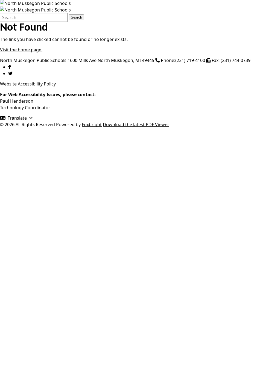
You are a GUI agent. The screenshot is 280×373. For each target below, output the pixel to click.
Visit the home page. (21, 50)
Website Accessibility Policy (28, 84)
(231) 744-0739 (235, 60)
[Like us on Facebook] (9, 67)
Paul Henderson (16, 101)
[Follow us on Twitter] (10, 73)
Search (76, 17)
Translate (17, 118)
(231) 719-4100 (190, 60)
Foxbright (92, 125)
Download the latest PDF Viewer (136, 125)
